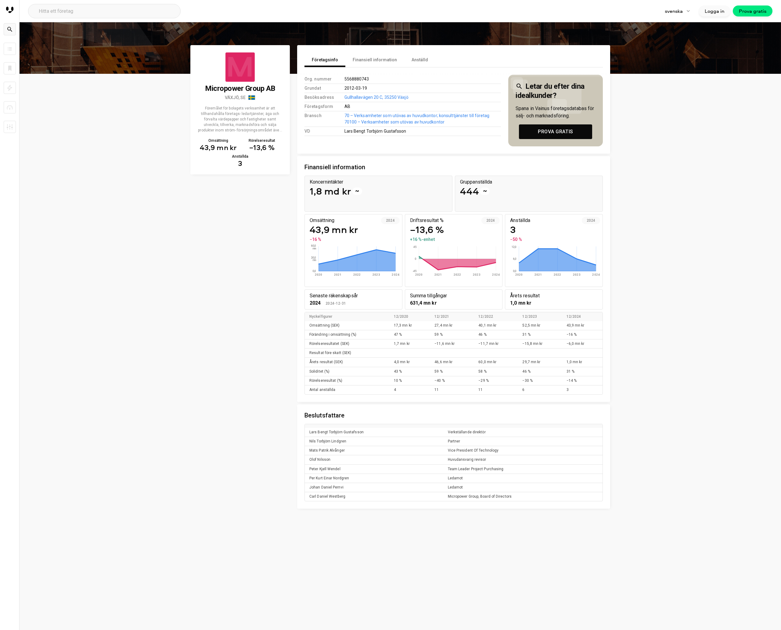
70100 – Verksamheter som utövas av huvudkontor (394, 122)
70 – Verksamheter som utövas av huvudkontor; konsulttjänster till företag (417, 115)
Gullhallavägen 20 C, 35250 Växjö (376, 97)
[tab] (324, 59)
